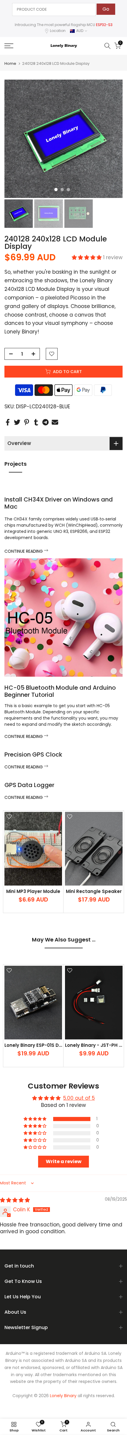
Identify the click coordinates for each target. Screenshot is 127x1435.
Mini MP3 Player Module (33, 891)
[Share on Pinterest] (26, 422)
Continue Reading (24, 551)
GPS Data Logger (29, 785)
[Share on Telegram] (45, 422)
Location (58, 30)
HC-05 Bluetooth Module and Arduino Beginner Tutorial (60, 691)
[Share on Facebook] (7, 422)
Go (105, 9)
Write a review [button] (64, 1161)
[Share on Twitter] (17, 422)
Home (10, 63)
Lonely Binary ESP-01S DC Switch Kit (45, 1045)
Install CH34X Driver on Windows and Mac (58, 503)
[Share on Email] (55, 422)
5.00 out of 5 (79, 1098)
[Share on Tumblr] (36, 422)
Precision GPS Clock (33, 754)
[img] (15, 1200)
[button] (87, 257)
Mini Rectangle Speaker (94, 891)
